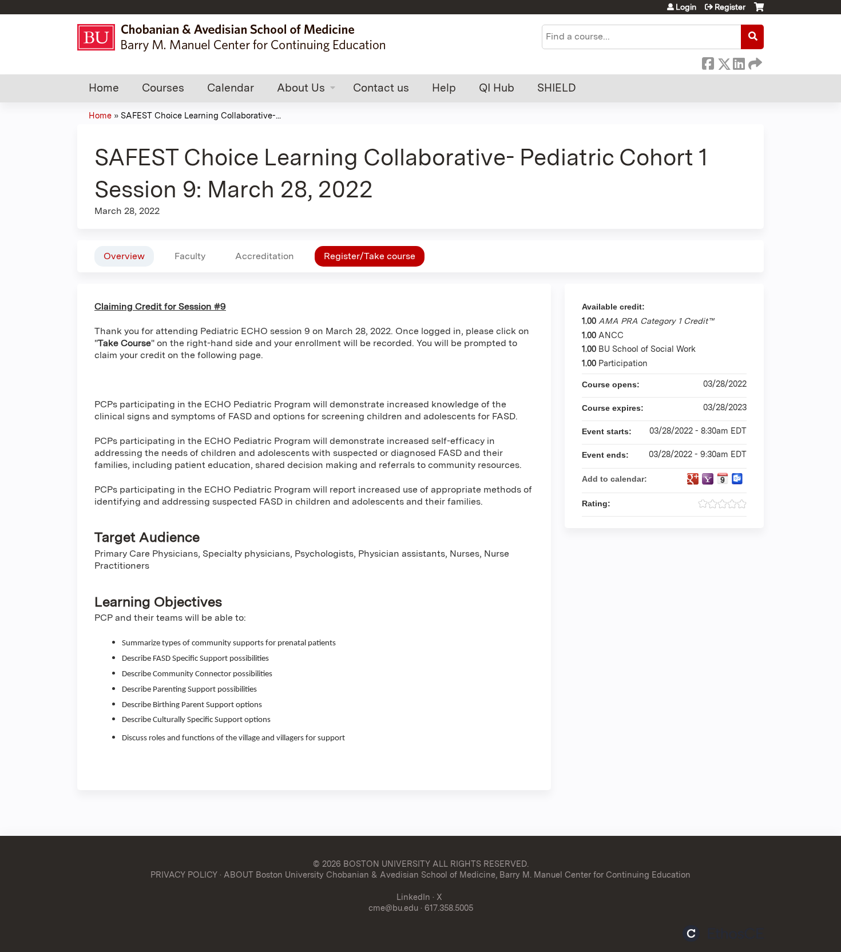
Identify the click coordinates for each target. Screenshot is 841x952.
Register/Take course (369, 256)
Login (686, 7)
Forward (754, 62)
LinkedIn (738, 62)
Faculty (189, 256)
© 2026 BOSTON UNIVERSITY (371, 863)
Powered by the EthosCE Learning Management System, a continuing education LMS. (723, 933)
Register (730, 7)
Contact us (381, 87)
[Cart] (759, 11)
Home (104, 87)
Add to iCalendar (722, 478)
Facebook (707, 62)
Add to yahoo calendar (707, 479)
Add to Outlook (737, 479)
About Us (301, 87)
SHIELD (556, 87)
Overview (124, 256)
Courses (163, 87)
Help (444, 87)
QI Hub (496, 87)
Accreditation (264, 256)
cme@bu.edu (393, 908)
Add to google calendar (693, 479)
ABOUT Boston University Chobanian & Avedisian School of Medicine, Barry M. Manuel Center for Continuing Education (457, 874)
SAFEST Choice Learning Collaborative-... (201, 115)
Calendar (230, 87)
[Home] (236, 37)
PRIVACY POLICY (183, 874)
